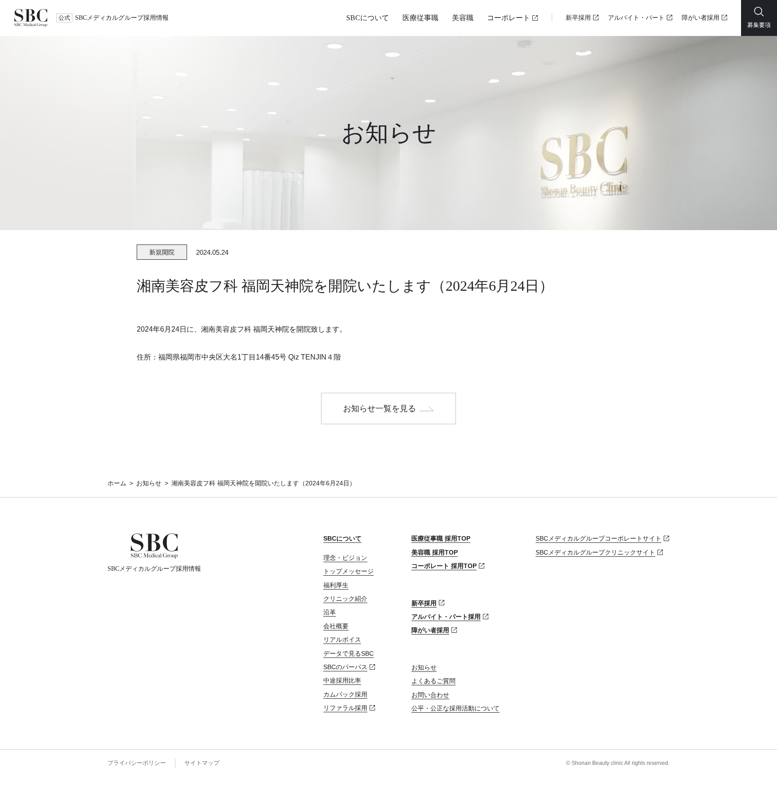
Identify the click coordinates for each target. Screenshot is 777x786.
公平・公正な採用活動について (455, 708)
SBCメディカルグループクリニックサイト (595, 552)
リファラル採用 (345, 707)
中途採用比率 (342, 680)
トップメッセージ (348, 571)
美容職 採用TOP (434, 552)
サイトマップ (201, 762)
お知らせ (148, 483)
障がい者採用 (700, 17)
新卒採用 (578, 17)
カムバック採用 (345, 694)
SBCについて (367, 18)
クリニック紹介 (345, 598)
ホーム (116, 483)
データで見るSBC (348, 653)
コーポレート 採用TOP (444, 565)
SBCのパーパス (345, 667)
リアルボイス (342, 639)
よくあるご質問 (433, 680)
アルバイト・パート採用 (446, 616)
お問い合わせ (430, 694)
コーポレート (508, 18)
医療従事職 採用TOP (440, 538)
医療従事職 (420, 18)
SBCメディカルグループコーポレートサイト (598, 538)
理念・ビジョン (345, 557)
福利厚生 (335, 585)
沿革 (329, 612)
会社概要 (335, 626)
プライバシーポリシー (136, 762)
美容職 (462, 18)
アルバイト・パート (636, 17)
